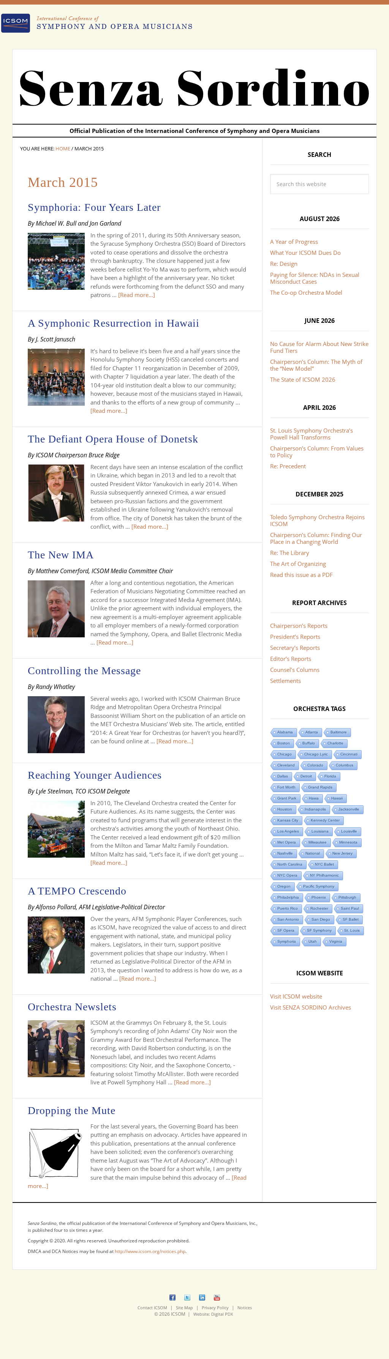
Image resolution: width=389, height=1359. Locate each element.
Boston (283, 743)
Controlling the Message (84, 670)
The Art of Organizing (298, 563)
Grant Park (286, 798)
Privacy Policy (215, 1307)
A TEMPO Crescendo (77, 891)
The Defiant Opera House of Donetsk (113, 439)
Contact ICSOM (152, 1307)
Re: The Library (289, 552)
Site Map (184, 1307)
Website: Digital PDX (213, 1314)
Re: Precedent (288, 466)
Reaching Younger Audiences (95, 775)
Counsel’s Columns (294, 669)
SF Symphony (319, 930)
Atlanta (311, 732)
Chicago (284, 754)
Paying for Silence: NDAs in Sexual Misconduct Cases (314, 278)
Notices (244, 1307)
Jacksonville (348, 809)
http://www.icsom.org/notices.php (150, 1251)
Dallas (282, 776)
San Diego (321, 919)
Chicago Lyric (316, 754)
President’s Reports (295, 636)
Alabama (285, 732)
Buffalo (308, 743)
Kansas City (287, 820)
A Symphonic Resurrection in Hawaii (113, 323)
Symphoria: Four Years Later (94, 207)
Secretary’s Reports (295, 647)
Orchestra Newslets (72, 1007)
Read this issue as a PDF (301, 574)
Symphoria (286, 941)
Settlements (285, 680)
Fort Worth (286, 787)
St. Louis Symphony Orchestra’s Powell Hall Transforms (311, 434)
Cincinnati (348, 754)
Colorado (315, 765)
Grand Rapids (320, 787)
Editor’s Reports (290, 658)
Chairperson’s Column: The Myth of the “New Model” (316, 365)
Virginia (335, 941)
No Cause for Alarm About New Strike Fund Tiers (319, 347)
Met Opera (286, 842)
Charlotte (335, 743)
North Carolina (289, 864)
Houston (284, 809)
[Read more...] (136, 295)
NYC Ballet (324, 864)
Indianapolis (315, 809)
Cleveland (286, 765)
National (312, 853)
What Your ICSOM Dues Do (305, 252)
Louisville (349, 831)
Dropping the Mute (71, 1110)
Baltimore (338, 732)
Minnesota (348, 842)
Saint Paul (350, 908)
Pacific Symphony (318, 886)
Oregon (284, 886)
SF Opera (285, 930)
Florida (330, 776)
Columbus (344, 765)
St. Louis (352, 930)
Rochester (319, 908)
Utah (312, 941)
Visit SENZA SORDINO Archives (310, 1007)
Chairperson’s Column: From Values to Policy (317, 451)
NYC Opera (287, 875)
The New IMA (61, 555)
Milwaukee (317, 842)
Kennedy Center (325, 820)
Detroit (306, 776)
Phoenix (319, 897)
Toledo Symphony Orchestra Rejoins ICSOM (317, 520)
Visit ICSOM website (296, 996)
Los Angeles (288, 831)
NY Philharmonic (324, 875)
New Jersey (342, 853)
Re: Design (283, 263)
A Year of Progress (294, 241)
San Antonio (288, 919)
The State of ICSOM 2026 (302, 379)
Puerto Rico (287, 908)
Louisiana (320, 831)
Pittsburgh (347, 897)
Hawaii (337, 798)
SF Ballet (351, 919)
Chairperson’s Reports (298, 625)
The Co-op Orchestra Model (306, 292)
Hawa (314, 798)
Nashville (285, 853)
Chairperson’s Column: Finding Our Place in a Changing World (316, 538)
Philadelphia (288, 897)
